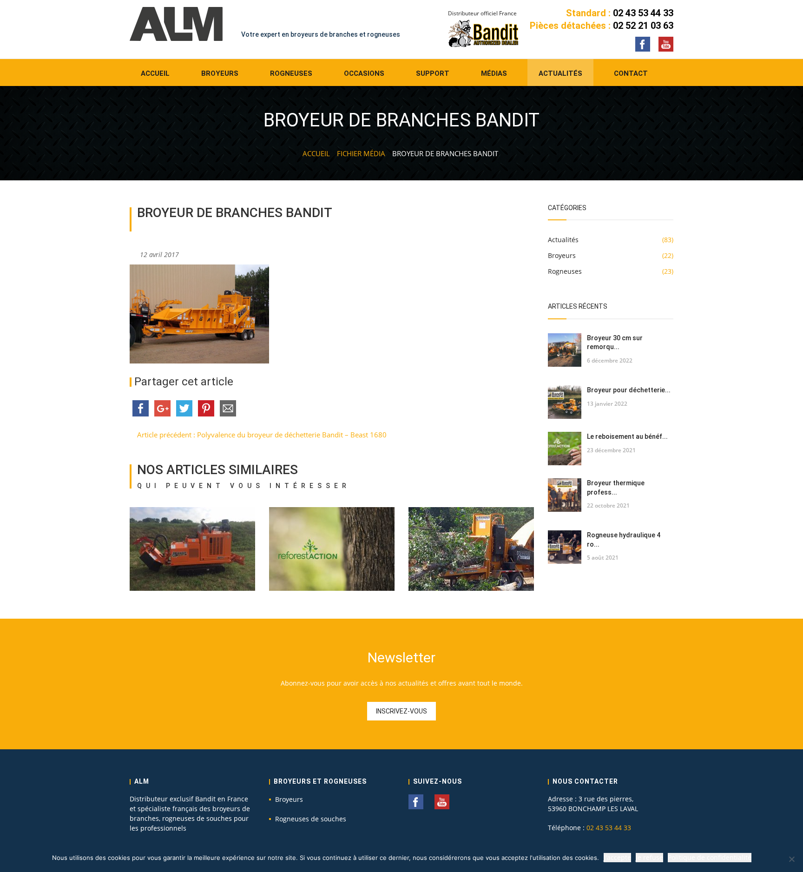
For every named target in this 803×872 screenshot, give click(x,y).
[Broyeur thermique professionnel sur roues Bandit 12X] (564, 495)
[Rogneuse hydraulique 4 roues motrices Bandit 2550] (564, 547)
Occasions (364, 73)
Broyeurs (219, 73)
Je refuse (649, 857)
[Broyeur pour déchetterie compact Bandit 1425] (564, 402)
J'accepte (617, 857)
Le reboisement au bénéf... (627, 436)
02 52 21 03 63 (643, 25)
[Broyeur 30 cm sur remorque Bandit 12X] (564, 350)
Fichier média (361, 153)
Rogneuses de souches (310, 818)
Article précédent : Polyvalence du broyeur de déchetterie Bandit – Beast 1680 (261, 434)
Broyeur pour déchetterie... (629, 390)
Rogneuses (291, 73)
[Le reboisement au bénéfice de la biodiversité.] (564, 448)
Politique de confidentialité (709, 857)
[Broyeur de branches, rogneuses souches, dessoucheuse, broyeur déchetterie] (176, 24)
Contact (631, 73)
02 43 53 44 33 (643, 13)
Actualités (560, 73)
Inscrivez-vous (401, 711)
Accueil (155, 73)
